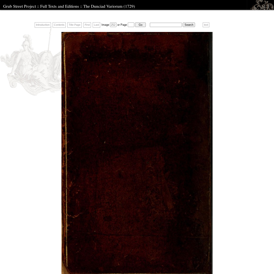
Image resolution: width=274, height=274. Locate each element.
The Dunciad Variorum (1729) (109, 6)
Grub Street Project (19, 6)
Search (189, 24)
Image (105, 24)
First (87, 24)
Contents (59, 24)
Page (124, 24)
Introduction (43, 24)
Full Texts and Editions (59, 6)
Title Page (74, 24)
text (206, 24)
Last (96, 24)
